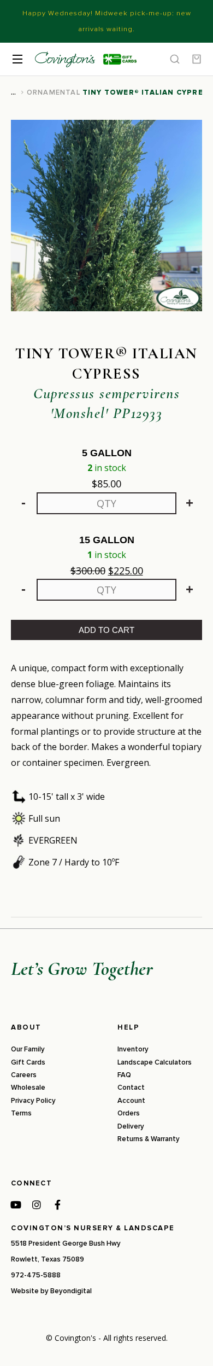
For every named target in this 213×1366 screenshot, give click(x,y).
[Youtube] (16, 1205)
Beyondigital (71, 1291)
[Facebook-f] (57, 1205)
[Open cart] (196, 59)
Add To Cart (106, 630)
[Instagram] (37, 1205)
